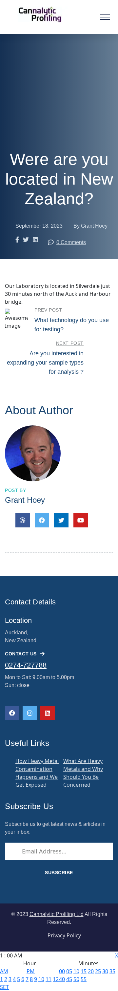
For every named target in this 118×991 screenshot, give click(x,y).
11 (48, 979)
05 (69, 971)
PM (31, 971)
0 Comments (71, 242)
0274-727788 (26, 665)
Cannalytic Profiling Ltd (57, 914)
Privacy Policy (64, 935)
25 (98, 971)
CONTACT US (21, 653)
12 (56, 979)
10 (41, 979)
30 (105, 971)
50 (76, 979)
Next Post (70, 343)
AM (4, 971)
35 (112, 971)
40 (62, 979)
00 (62, 971)
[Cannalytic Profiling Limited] (43, 13)
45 (69, 979)
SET (4, 987)
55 (84, 979)
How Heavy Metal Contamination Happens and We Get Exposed (37, 772)
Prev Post (48, 310)
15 (84, 971)
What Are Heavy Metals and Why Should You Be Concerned (83, 772)
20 (91, 971)
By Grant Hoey (90, 226)
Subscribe (59, 872)
